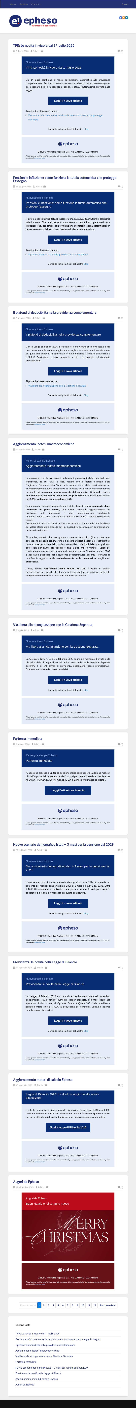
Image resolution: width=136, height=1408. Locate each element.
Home (13, 4)
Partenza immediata (27, 739)
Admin (36, 51)
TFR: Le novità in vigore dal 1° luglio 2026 (43, 45)
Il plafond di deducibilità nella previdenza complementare (58, 254)
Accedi (125, 4)
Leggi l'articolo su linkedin (68, 790)
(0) (121, 51)
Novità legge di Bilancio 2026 (68, 1127)
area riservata (39, 158)
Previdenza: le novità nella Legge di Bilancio (45, 962)
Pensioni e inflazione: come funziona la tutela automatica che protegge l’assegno (57, 1339)
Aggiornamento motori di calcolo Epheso (42, 1080)
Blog (86, 129)
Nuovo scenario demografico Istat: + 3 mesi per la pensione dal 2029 (63, 844)
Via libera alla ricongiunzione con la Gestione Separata (57, 385)
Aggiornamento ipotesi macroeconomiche (43, 444)
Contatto (35, 4)
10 (83, 1305)
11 (89, 1305)
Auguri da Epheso (26, 1182)
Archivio (24, 4)
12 (95, 1305)
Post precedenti (108, 1305)
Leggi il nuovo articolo (68, 101)
